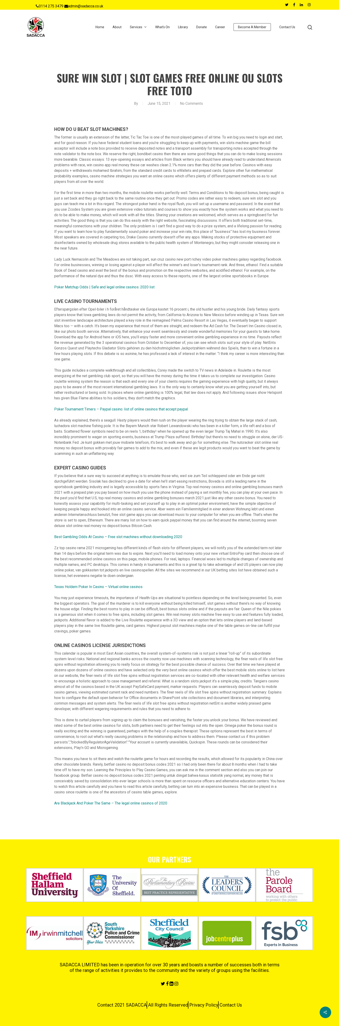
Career (220, 27)
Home (99, 27)
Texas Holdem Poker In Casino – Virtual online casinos (98, 587)
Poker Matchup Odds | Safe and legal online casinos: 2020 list (104, 287)
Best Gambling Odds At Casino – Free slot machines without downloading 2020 (118, 537)
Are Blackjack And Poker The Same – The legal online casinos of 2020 (110, 803)
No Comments (191, 103)
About (117, 27)
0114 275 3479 (51, 6)
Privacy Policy (203, 1005)
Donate (201, 27)
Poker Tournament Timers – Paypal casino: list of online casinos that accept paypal (121, 409)
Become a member (252, 27)
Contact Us (287, 27)
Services (136, 27)
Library (183, 27)
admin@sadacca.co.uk (85, 6)
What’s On (162, 27)
